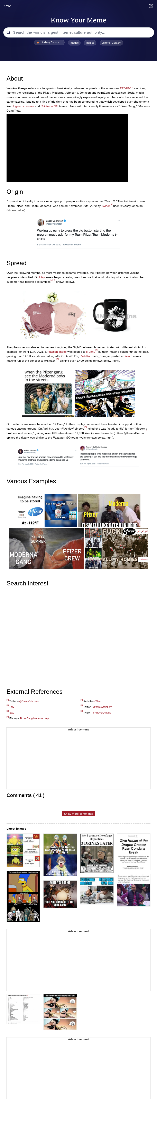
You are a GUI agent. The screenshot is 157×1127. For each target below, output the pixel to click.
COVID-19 (126, 88)
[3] (54, 279)
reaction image (57, 351)
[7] (146, 431)
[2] (51, 279)
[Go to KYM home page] (7, 6)
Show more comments (78, 813)
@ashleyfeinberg (102, 707)
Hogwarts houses (23, 106)
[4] (96, 349)
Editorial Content (111, 42)
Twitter (105, 205)
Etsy (42, 277)
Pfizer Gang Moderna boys (34, 718)
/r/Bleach (98, 701)
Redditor (85, 356)
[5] (57, 358)
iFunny (90, 351)
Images (74, 42)
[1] (111, 204)
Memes (90, 42)
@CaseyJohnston (29, 701)
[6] (85, 426)
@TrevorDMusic (102, 712)
